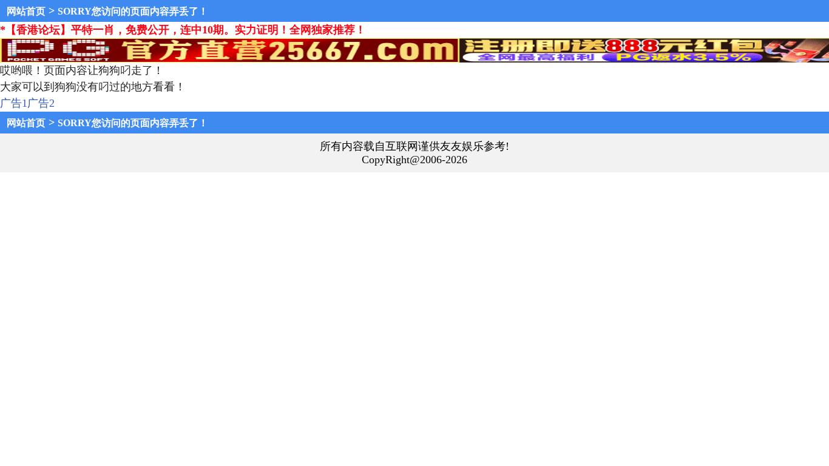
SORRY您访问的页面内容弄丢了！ (133, 11)
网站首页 (26, 11)
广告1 (13, 103)
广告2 (41, 103)
